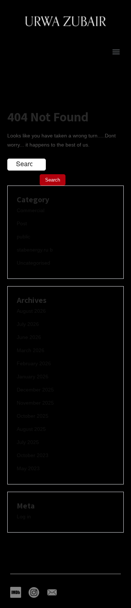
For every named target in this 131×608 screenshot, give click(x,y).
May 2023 (28, 468)
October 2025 (32, 416)
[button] (116, 52)
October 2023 (32, 455)
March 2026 (30, 350)
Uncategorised (33, 263)
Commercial (30, 210)
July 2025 (28, 442)
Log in (24, 516)
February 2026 (34, 363)
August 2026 (31, 311)
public (23, 236)
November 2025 (35, 403)
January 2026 (32, 376)
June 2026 (29, 337)
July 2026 (28, 324)
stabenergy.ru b (35, 250)
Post (22, 223)
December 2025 (35, 390)
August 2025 (31, 429)
